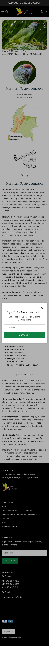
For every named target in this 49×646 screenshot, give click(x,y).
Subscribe (24, 335)
